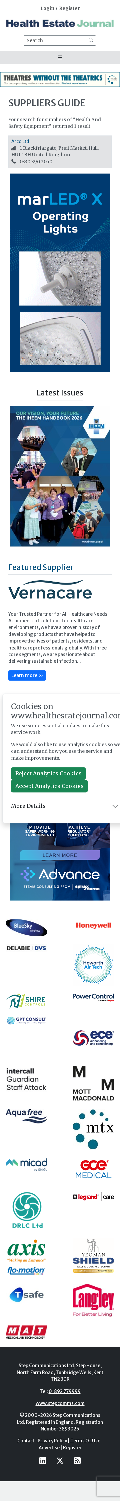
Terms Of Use (85, 1441)
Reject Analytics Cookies (48, 773)
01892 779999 (65, 1391)
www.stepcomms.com (60, 1403)
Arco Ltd (20, 141)
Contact (25, 1441)
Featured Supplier (41, 567)
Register (69, 8)
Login (47, 8)
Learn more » (27, 675)
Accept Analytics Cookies (49, 786)
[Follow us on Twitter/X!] (60, 1460)
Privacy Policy (52, 1441)
